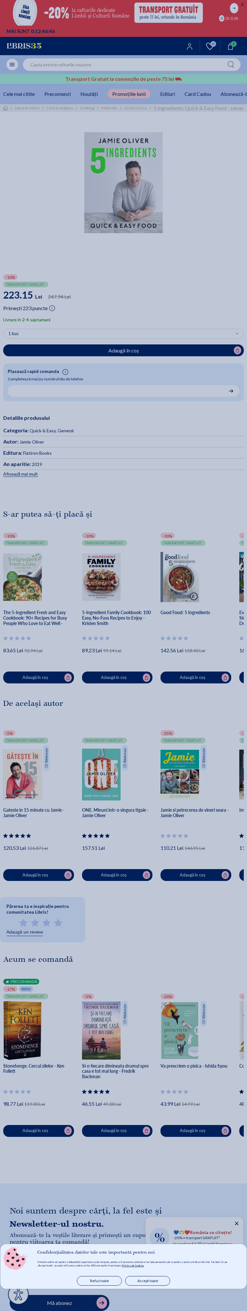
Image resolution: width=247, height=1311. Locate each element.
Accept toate (147, 1281)
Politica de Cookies (133, 1265)
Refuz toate (99, 1281)
